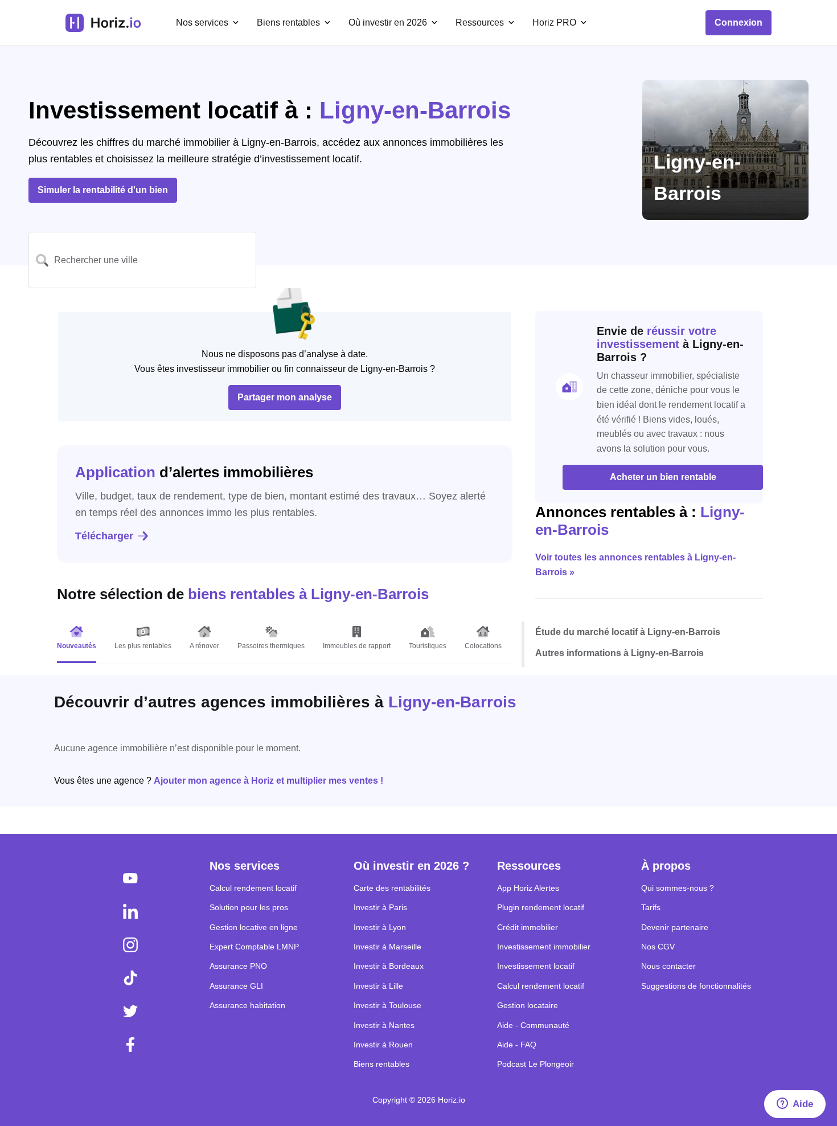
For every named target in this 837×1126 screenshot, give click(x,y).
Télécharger (104, 536)
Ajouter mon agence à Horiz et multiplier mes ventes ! (268, 780)
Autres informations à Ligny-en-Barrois (619, 653)
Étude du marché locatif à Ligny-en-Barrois (627, 632)
